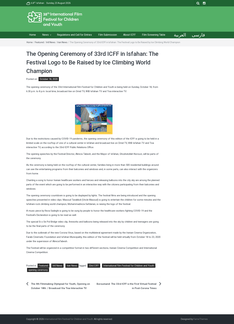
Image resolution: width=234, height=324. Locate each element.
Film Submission (107, 34)
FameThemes (201, 319)
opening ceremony (38, 269)
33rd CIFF (94, 265)
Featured (39, 42)
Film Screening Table (153, 34)
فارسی (198, 34)
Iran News (62, 42)
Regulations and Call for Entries (74, 34)
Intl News (50, 42)
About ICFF (129, 34)
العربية (180, 34)
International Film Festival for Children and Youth (128, 265)
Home (32, 34)
